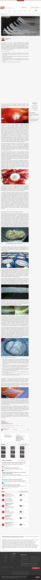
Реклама (12, 559)
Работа (6, 558)
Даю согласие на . (35, 108)
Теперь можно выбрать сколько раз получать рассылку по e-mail (13, 462)
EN (11, 560)
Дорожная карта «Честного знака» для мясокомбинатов (12, 479)
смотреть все (23, 444)
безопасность (18, 425)
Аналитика (12, 554)
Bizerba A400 (7, 510)
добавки (22, 425)
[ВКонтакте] (18, 429)
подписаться (24, 7)
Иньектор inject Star (8, 498)
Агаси (23, 511)
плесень (14, 425)
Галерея (12, 558)
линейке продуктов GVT (12, 378)
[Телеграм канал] (6, 565)
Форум (6, 560)
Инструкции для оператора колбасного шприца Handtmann (9, 504)
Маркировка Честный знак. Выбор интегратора (9, 523)
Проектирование (13, 555)
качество (3, 425)
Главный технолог (6, 470)
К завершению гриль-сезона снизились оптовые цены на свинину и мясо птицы (34, 120)
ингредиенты (7, 425)
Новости (6, 554)
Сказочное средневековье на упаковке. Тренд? (10, 467)
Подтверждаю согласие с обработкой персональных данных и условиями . (30, 564)
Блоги (5, 559)
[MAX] (21, 429)
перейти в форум (23, 491)
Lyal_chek (23, 524)
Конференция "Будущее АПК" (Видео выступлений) (11, 484)
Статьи (6, 555)
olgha (23, 499)
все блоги (23, 460)
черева (11, 425)
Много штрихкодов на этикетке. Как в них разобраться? (8, 516)
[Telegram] (19, 429)
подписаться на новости (8, 567)
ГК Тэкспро (5, 477)
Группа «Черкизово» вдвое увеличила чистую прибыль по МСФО (34, 115)
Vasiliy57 (23, 505)
